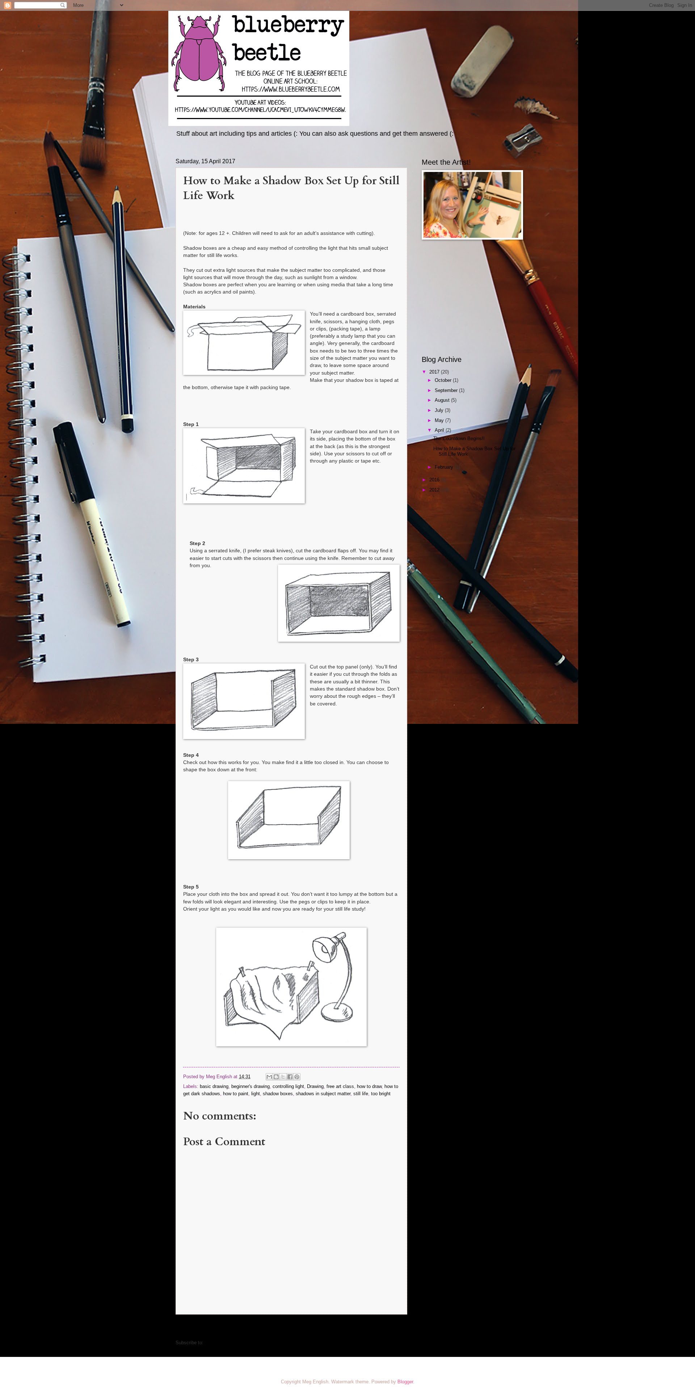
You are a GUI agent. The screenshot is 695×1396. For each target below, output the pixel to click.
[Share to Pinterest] (296, 1076)
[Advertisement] (467, 297)
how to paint (235, 1093)
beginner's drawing (250, 1086)
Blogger (405, 1381)
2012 (435, 490)
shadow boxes (278, 1093)
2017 (435, 372)
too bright (381, 1093)
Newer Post (192, 1328)
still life (360, 1093)
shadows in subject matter (323, 1093)
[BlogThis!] (276, 1076)
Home (293, 1328)
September (447, 390)
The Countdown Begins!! (459, 438)
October (444, 380)
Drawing (315, 1086)
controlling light (288, 1086)
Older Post (391, 1328)
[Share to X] (283, 1076)
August (443, 400)
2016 (435, 479)
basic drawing (214, 1086)
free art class (340, 1086)
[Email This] (269, 1076)
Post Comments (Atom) (229, 1342)
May (440, 420)
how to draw (369, 1086)
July (440, 410)
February (445, 467)
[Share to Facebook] (290, 1076)
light (255, 1093)
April (440, 430)
